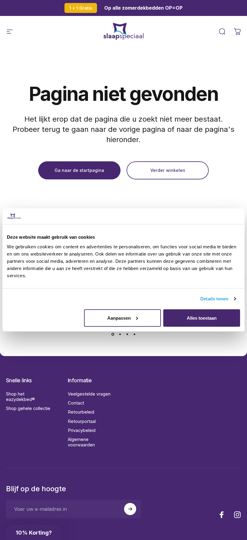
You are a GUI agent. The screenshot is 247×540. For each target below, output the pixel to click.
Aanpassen (119, 317)
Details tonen (214, 298)
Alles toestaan (202, 317)
